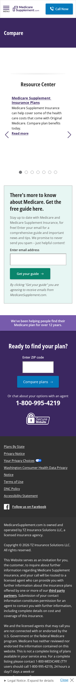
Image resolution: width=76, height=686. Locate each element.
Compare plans (35, 381)
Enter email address (24, 250)
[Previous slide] (6, 134)
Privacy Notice (14, 453)
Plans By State (14, 446)
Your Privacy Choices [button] (19, 461)
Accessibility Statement (21, 496)
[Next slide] (69, 134)
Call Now (61, 9)
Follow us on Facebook (29, 507)
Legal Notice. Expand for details (31, 680)
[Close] (68, 679)
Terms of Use (13, 482)
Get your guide (28, 274)
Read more (20, 133)
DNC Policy (12, 489)
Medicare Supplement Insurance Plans (31, 100)
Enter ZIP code (33, 357)
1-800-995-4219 (38, 403)
